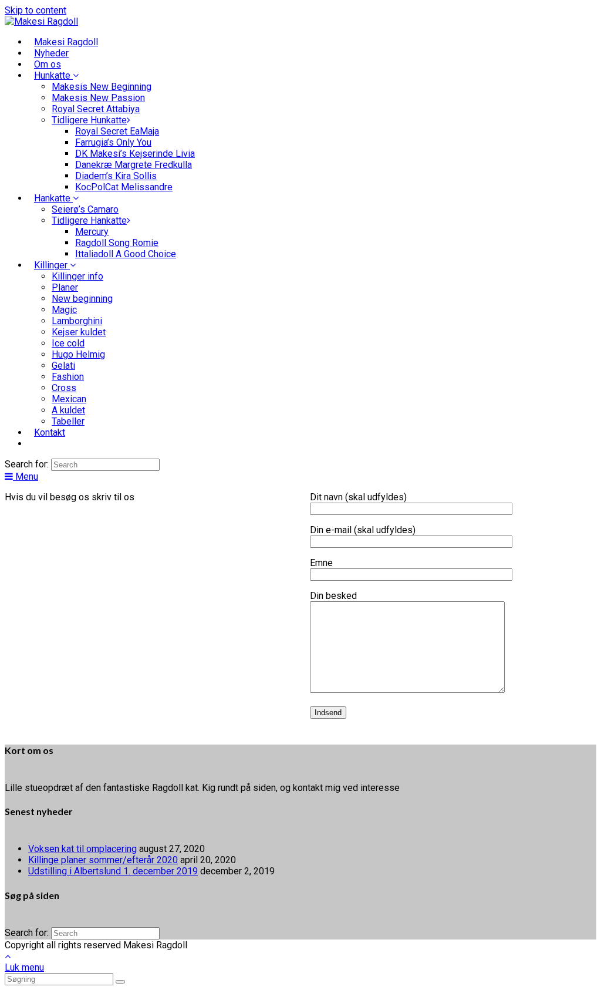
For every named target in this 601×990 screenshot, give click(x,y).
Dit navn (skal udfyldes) (358, 497)
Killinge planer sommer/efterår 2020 (103, 860)
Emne (321, 562)
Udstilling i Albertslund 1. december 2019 (113, 871)
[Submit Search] (120, 982)
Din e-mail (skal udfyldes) (363, 530)
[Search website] (34, 443)
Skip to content (35, 10)
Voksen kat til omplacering (82, 848)
